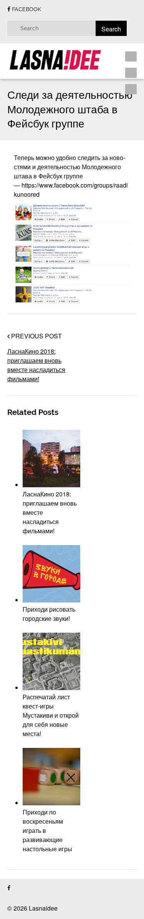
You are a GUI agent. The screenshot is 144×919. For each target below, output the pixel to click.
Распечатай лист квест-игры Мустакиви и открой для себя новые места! (51, 715)
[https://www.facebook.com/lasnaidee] (8, 888)
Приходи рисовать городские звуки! (49, 614)
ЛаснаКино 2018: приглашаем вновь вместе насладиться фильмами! (36, 365)
